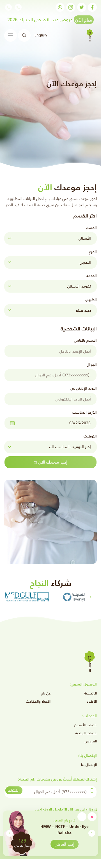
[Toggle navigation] (10, 35)
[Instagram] (70, 7)
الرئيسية (90, 693)
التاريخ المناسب (84, 412)
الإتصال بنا (89, 765)
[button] (9, 833)
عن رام (45, 693)
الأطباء (92, 701)
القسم (91, 227)
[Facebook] (92, 7)
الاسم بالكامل (85, 340)
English (40, 35)
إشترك (14, 790)
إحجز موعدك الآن (52, 462)
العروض (91, 741)
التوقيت (90, 436)
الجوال (92, 364)
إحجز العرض (64, 844)
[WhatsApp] (60, 7)
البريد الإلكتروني (83, 388)
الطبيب (91, 300)
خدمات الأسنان (85, 725)
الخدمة (91, 275)
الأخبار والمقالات (38, 701)
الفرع (93, 252)
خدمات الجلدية (86, 733)
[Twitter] (81, 7)
